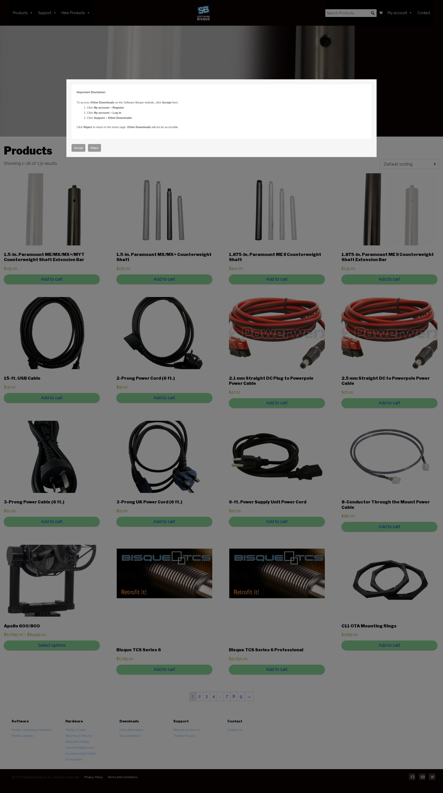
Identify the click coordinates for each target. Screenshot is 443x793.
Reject (94, 147)
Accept (78, 147)
